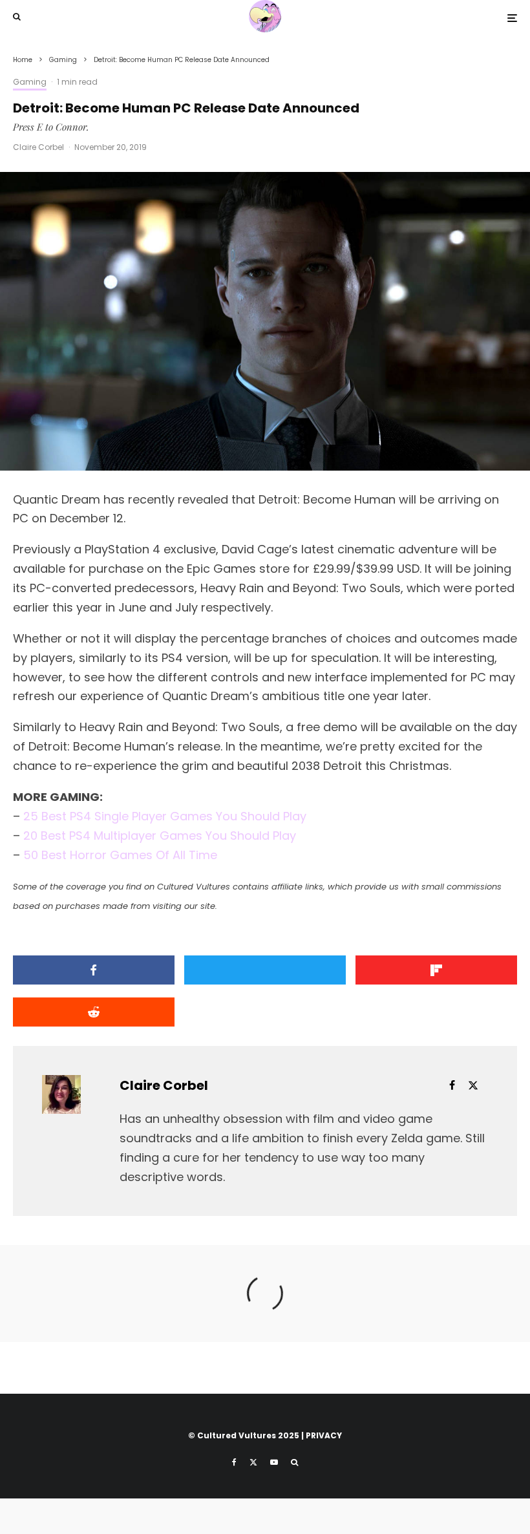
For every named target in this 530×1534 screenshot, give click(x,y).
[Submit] (94, 1012)
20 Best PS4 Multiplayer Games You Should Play (159, 835)
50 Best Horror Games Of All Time (120, 855)
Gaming (30, 81)
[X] (253, 1462)
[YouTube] (274, 1462)
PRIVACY (324, 1435)
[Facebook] (234, 1462)
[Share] (94, 970)
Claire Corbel (38, 147)
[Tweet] (265, 970)
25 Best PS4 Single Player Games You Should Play (164, 816)
